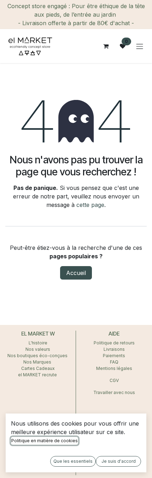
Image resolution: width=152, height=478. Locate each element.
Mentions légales (114, 368)
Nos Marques (37, 362)
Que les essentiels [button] (73, 461)
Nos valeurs (37, 349)
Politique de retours (114, 342)
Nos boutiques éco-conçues (37, 355)
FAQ (114, 362)
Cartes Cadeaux (38, 368)
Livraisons (114, 349)
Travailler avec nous (114, 392)
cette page (90, 204)
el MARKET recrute (38, 374)
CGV (114, 380)
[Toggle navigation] (140, 46)
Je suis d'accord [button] (118, 461)
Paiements (114, 355)
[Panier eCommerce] (106, 46)
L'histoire (38, 342)
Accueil (76, 272)
